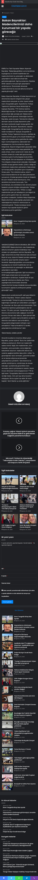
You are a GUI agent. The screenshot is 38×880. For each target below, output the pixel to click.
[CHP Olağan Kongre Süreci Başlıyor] (10, 518)
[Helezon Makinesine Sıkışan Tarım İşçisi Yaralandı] (28, 498)
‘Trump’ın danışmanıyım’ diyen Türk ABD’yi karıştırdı (9, 507)
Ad (3, 568)
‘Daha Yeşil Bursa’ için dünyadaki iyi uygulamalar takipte (23, 733)
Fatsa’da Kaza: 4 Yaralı (22, 749)
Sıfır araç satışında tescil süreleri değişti (23, 688)
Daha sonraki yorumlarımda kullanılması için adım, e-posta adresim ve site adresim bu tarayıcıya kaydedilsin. (18, 593)
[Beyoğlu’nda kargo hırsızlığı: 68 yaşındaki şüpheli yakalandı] (7, 724)
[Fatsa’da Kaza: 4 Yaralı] (7, 751)
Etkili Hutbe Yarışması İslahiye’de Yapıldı (22, 768)
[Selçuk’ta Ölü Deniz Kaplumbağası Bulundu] (10, 480)
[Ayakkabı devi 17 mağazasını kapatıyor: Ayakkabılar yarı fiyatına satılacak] (7, 646)
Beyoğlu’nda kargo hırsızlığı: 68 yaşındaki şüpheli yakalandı (24, 724)
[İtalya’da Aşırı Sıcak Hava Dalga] (28, 480)
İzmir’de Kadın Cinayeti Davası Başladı (28, 526)
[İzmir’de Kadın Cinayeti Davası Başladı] (28, 518)
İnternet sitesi (6, 583)
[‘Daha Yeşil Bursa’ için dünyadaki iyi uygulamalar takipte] (7, 733)
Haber (12, 13)
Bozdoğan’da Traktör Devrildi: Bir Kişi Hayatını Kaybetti (25, 714)
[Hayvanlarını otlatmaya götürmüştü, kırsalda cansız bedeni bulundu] (7, 232)
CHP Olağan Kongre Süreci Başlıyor (8, 526)
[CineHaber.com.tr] (19, 6)
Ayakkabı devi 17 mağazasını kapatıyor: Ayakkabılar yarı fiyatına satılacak (24, 645)
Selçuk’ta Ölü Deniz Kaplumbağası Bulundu (10, 487)
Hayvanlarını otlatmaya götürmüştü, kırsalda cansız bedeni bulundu (24, 232)
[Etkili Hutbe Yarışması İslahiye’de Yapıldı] (7, 769)
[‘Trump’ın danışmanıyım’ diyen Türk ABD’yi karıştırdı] (10, 498)
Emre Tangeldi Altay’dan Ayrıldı (25, 221)
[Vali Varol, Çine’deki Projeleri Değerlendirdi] (7, 777)
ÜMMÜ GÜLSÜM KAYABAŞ (12, 36)
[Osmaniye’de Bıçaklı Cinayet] (7, 743)
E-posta (4, 576)
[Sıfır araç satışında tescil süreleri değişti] (7, 690)
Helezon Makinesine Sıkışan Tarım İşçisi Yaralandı (27, 507)
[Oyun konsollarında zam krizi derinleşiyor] (7, 698)
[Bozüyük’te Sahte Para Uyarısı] (7, 786)
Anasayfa (6, 13)
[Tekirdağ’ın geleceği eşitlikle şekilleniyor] (7, 760)
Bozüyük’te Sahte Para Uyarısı (25, 784)
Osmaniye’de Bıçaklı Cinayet (24, 740)
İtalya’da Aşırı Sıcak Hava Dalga (14, 1)
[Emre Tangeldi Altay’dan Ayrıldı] (7, 223)
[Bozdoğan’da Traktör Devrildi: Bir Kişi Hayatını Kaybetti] (7, 716)
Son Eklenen (19, 610)
